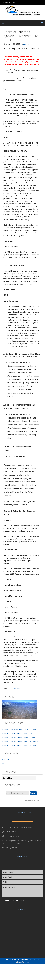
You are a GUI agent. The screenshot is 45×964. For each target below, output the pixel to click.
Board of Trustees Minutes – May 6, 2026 (18, 733)
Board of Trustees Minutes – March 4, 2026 (18, 737)
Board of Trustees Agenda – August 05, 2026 (19, 729)
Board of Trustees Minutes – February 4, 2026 (19, 745)
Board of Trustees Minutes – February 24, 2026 (20, 741)
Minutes (5, 763)
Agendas (17, 688)
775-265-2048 (10, 2)
